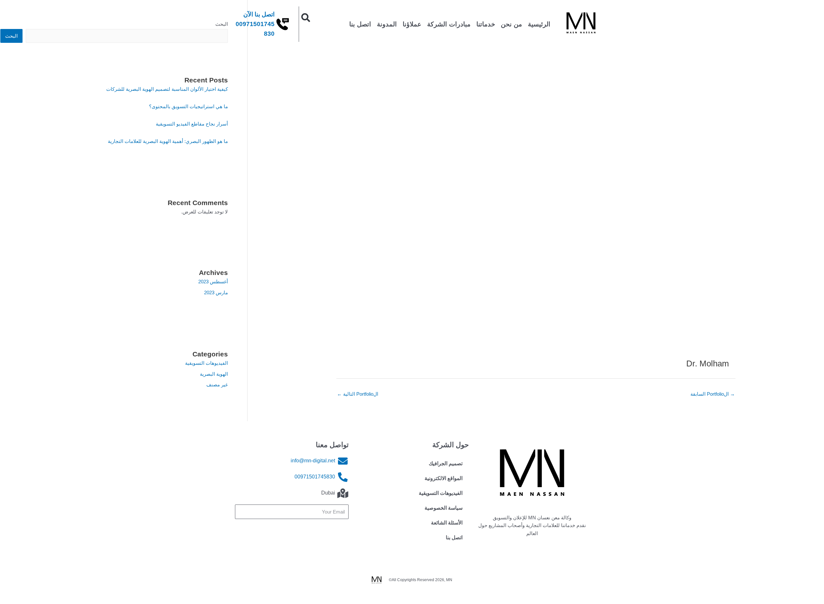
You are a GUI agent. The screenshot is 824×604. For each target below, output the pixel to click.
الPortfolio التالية (357, 394)
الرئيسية (539, 24)
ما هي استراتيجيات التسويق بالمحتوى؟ (188, 106)
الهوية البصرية (214, 374)
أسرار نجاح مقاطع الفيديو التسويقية (192, 124)
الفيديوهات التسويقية (206, 363)
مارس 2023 (216, 292)
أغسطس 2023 (213, 281)
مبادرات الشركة (449, 24)
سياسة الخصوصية (444, 508)
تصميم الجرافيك (446, 463)
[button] (306, 18)
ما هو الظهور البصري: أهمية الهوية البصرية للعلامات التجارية (168, 141)
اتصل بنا (360, 24)
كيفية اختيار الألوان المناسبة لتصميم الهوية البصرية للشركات (167, 89)
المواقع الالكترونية (444, 478)
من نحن (511, 24)
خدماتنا (485, 24)
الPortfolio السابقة (712, 394)
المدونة (387, 24)
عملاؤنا (412, 24)
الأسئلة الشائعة (447, 522)
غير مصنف (217, 384)
